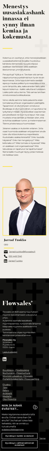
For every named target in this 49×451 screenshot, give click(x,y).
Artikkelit (7, 393)
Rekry (6, 390)
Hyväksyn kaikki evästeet (19, 436)
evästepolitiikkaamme (13, 429)
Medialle (7, 396)
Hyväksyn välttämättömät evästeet (19, 444)
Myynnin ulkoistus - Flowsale (18, 376)
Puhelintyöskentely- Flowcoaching (21, 379)
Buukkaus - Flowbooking (16, 370)
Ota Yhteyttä (9, 399)
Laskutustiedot (10, 352)
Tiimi (5, 387)
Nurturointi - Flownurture (16, 373)
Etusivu (7, 384)
